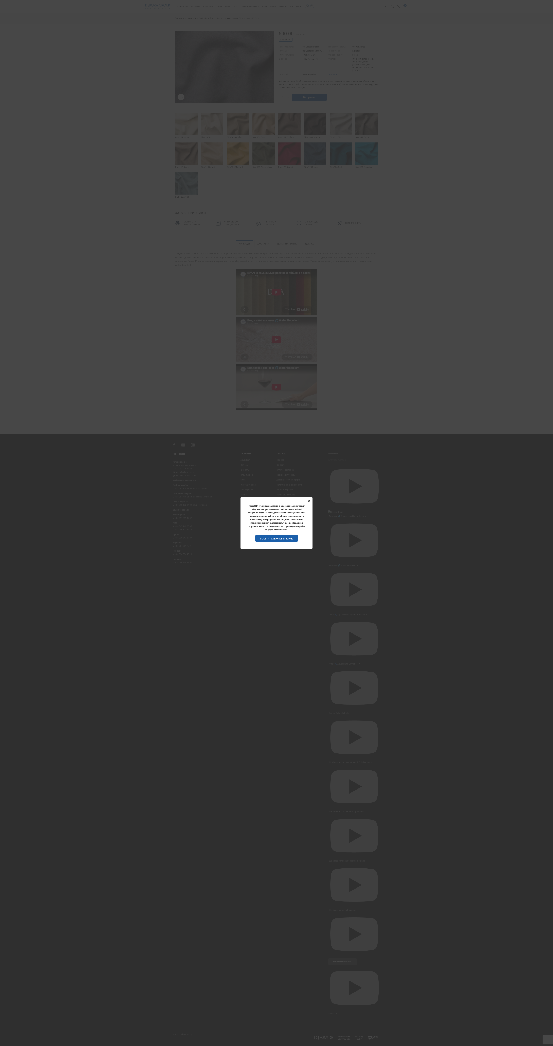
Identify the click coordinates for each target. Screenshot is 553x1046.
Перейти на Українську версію (276, 539)
